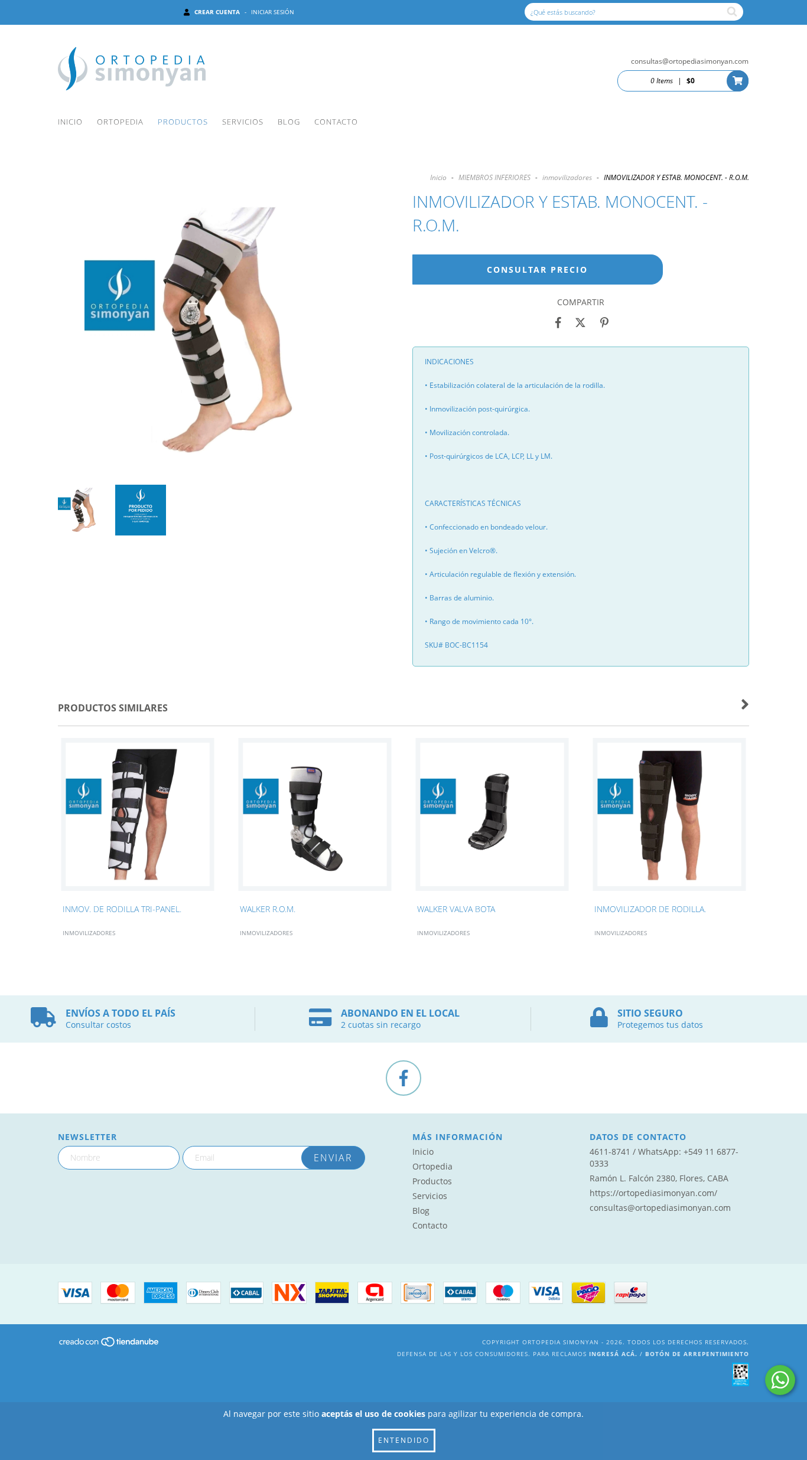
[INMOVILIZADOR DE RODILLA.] (669, 817)
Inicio (70, 121)
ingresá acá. (613, 1354)
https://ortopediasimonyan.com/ (653, 1192)
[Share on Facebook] (558, 323)
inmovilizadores (567, 177)
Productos (183, 121)
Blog (289, 121)
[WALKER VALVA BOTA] (492, 817)
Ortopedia (120, 121)
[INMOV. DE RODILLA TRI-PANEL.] (137, 817)
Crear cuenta (217, 12)
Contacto (336, 121)
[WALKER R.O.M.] (315, 817)
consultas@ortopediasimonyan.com (690, 61)
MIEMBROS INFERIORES (494, 177)
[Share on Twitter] (580, 323)
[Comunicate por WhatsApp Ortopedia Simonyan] (780, 1380)
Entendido (403, 1440)
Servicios (242, 121)
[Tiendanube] (109, 1345)
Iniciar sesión (272, 12)
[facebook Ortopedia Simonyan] (403, 1078)
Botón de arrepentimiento (697, 1354)
